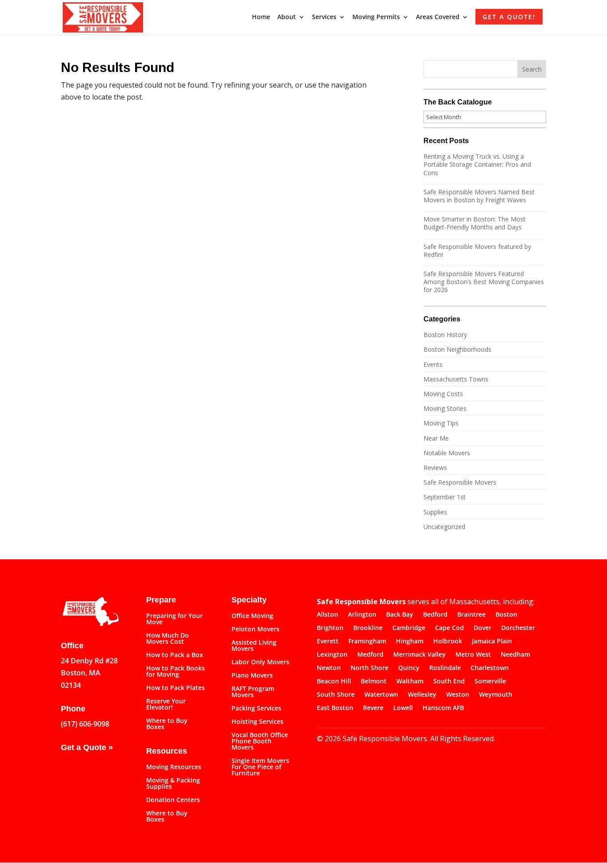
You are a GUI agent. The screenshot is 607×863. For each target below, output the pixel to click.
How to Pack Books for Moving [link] (175, 671)
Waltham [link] (409, 681)
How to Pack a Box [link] (174, 655)
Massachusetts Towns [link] (455, 379)
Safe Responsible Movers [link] (459, 482)
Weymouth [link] (495, 694)
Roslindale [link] (445, 668)
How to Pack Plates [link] (175, 688)
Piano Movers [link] (252, 675)
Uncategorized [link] (444, 526)
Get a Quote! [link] (509, 16)
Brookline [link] (368, 628)
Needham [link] (515, 654)
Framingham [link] (367, 641)
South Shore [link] (336, 694)
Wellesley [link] (422, 694)
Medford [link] (370, 654)
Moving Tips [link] (441, 423)
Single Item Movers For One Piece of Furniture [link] (260, 767)
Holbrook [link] (447, 641)
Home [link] (261, 17)
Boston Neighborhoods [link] (457, 349)
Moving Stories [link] (445, 408)
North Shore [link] (369, 668)
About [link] (286, 17)
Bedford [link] (435, 614)
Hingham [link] (409, 641)
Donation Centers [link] (173, 800)
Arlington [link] (362, 614)
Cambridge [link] (408, 628)
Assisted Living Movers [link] (254, 646)
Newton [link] (329, 668)
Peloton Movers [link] (256, 629)
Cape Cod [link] (449, 628)
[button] (532, 69)
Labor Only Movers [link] (260, 662)
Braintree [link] (471, 614)
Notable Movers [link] (446, 453)
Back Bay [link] (399, 614)
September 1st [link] (444, 497)
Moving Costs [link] (443, 393)
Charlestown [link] (490, 668)
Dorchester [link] (518, 628)
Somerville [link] (490, 681)
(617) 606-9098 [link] (85, 724)
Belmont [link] (374, 681)
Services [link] (324, 17)
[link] (103, 16)
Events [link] (433, 364)
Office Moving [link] (252, 616)
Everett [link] (328, 641)
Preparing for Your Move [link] (174, 619)
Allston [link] (327, 614)
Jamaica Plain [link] (492, 641)
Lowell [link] (403, 708)
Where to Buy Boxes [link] (167, 724)
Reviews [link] (435, 467)
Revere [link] (373, 708)
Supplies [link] (435, 512)
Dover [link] (482, 628)
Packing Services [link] (256, 708)
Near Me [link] (436, 438)
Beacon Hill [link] (334, 681)
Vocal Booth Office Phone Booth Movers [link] (260, 741)
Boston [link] (506, 614)
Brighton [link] (330, 628)
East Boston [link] (335, 708)
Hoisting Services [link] (258, 722)
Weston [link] (457, 694)
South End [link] (449, 681)
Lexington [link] (332, 654)
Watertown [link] (381, 694)
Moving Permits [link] (376, 17)
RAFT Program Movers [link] (253, 692)
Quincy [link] (408, 668)
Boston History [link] (445, 334)
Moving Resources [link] (173, 767)
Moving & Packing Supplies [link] (173, 784)
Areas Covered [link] (437, 17)
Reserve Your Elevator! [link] (166, 704)
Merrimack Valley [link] (419, 654)
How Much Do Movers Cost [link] (167, 639)
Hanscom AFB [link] (443, 708)
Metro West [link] (473, 654)
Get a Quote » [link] (87, 747)
